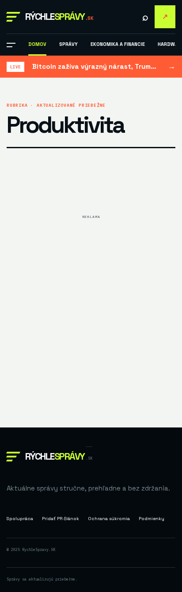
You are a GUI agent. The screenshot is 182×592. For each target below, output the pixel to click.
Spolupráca (20, 518)
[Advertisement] (91, 314)
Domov (37, 44)
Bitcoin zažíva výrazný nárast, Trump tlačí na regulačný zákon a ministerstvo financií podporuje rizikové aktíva (96, 66)
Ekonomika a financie (118, 44)
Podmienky (151, 518)
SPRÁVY (68, 44)
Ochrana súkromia (109, 518)
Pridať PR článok (165, 16)
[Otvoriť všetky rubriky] (11, 45)
